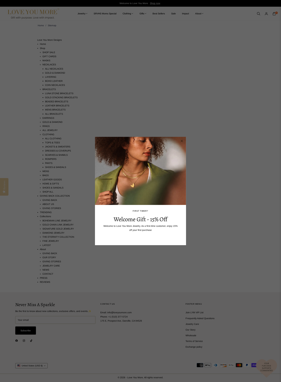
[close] (182, 141)
